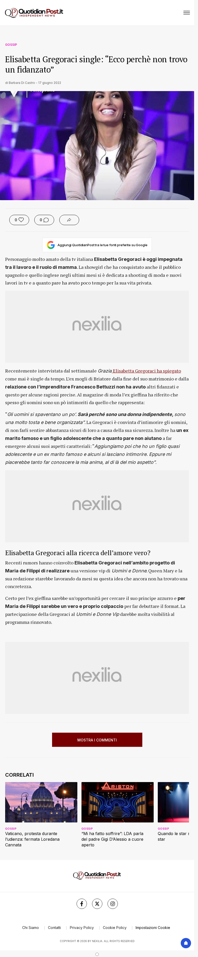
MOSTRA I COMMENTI (97, 740)
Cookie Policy (115, 927)
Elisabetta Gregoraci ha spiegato (147, 371)
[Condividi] (69, 220)
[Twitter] (97, 904)
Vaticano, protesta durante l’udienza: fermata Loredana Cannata (32, 839)
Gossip (11, 45)
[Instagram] (113, 904)
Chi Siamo (30, 927)
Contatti (54, 927)
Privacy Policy (82, 927)
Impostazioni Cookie (153, 927)
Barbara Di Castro (22, 83)
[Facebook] (82, 904)
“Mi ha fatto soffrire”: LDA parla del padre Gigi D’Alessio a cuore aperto (112, 839)
